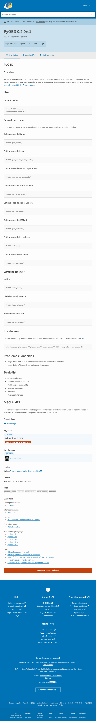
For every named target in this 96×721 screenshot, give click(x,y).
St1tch (18, 85)
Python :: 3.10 (13, 542)
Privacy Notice (47, 639)
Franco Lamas (28, 85)
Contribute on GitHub (78, 606)
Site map (48, 678)
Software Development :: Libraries (21, 560)
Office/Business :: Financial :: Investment (24, 554)
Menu (85, 5)
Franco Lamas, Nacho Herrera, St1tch (25, 471)
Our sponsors (48, 615)
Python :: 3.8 (12, 536)
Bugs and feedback (79, 603)
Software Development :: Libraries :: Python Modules (28, 562)
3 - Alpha (11, 505)
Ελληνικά (63, 703)
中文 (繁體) (88, 703)
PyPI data (9, 434)
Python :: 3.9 (12, 539)
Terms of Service (47, 629)
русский (39, 705)
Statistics (48, 609)
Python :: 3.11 (13, 544)
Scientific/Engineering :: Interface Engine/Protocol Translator (32, 557)
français (25, 703)
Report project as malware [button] (48, 570)
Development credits (78, 615)
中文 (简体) (78, 703)
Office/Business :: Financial (18, 552)
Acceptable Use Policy (47, 642)
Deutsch (70, 703)
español (18, 703)
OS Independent (14, 526)
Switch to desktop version (48, 689)
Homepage (11, 423)
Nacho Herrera (9, 85)
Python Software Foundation (50, 675)
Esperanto (53, 705)
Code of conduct (47, 636)
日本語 (32, 703)
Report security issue (48, 633)
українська (54, 703)
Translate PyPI (78, 609)
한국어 (61, 705)
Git (83, 338)
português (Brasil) (42, 703)
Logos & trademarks (48, 612)
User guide (16, 609)
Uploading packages (16, 606)
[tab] (12, 55)
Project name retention (15, 612)
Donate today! (48, 665)
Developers (12, 512)
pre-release (40, 21)
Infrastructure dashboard (47, 606)
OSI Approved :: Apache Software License (24, 519)
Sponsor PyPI (79, 612)
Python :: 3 (12, 534)
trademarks (67, 669)
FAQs (17, 615)
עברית (46, 705)
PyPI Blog (47, 603)
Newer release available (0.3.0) (18, 442)
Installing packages (16, 603)
